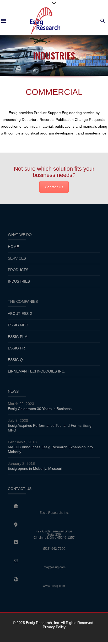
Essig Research (39, 623)
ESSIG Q (15, 360)
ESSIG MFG (18, 325)
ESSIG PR (16, 348)
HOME (13, 247)
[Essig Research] (45, 20)
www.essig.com (54, 586)
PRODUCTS (18, 270)
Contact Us (54, 187)
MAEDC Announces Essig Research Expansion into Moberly (50, 449)
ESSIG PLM (18, 337)
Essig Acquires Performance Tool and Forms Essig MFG (49, 427)
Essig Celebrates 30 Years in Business (40, 409)
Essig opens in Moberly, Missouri (35, 468)
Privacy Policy (54, 627)
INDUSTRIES (19, 281)
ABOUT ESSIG (20, 313)
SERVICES (17, 258)
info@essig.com (54, 567)
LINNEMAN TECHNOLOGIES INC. (36, 371)
